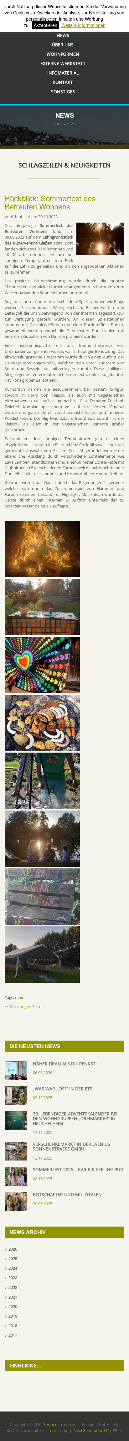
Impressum (58, 1430)
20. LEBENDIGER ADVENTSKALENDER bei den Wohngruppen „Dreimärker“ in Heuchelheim (75, 1118)
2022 (12, 1287)
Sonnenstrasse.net (60, 1424)
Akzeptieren (45, 25)
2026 (12, 1249)
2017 (12, 1335)
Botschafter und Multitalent (68, 1194)
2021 (12, 1297)
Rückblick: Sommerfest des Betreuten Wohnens (50, 202)
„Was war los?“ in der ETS (62, 1089)
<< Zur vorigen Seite (23, 1006)
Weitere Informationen (83, 25)
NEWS (71, 124)
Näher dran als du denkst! (65, 1064)
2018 (12, 1325)
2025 (12, 1258)
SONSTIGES (63, 92)
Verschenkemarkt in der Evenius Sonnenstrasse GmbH (71, 1146)
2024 (12, 1268)
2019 (12, 1316)
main (19, 997)
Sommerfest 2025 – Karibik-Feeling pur (78, 1169)
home (58, 124)
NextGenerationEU (91, 1430)
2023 (12, 1277)
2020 (12, 1306)
